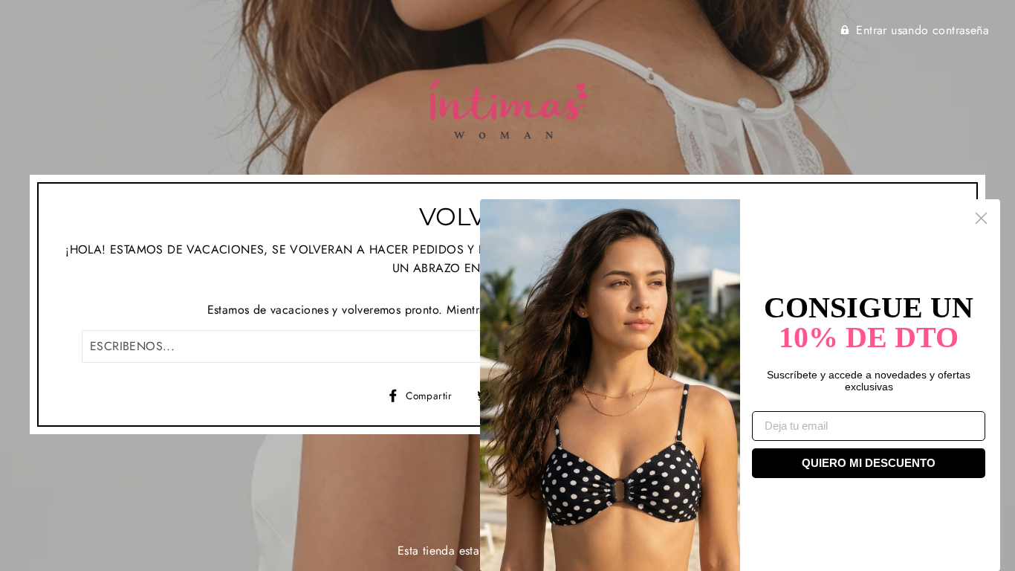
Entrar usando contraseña (922, 30)
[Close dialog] (981, 218)
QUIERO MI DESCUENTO (868, 463)
